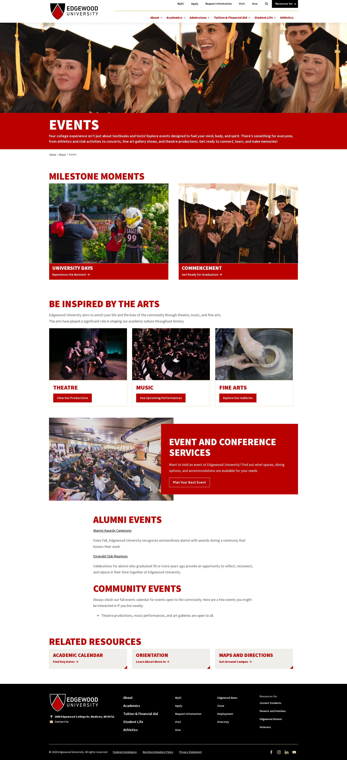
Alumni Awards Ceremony (112, 530)
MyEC (178, 698)
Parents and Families (273, 711)
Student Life (263, 17)
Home (53, 154)
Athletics (287, 17)
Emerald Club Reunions (110, 556)
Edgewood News (227, 698)
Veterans (265, 727)
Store (220, 706)
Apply (178, 706)
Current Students (270, 703)
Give (178, 730)
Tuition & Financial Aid (230, 17)
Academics (174, 17)
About (154, 17)
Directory (223, 722)
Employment (225, 714)
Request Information (188, 714)
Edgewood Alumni (271, 719)
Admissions (198, 17)
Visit (178, 722)
